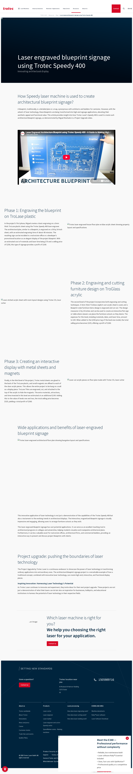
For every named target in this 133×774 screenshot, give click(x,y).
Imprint (45, 755)
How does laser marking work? (77, 719)
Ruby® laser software (98, 715)
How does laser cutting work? (77, 715)
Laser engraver (48, 715)
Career (21, 726)
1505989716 (106, 680)
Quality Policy (23, 738)
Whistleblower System (51, 761)
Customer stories (24, 730)
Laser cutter (47, 711)
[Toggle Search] (124, 8)
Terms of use (56, 755)
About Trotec (23, 715)
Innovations (23, 719)
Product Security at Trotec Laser (55, 751)
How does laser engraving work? (77, 711)
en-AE (130, 9)
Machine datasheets (98, 711)
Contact (116, 9)
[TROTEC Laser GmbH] (8, 8)
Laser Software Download (100, 719)
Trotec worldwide (24, 711)
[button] (5, 769)
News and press (24, 723)
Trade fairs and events (26, 734)
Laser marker (47, 719)
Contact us (52, 644)
